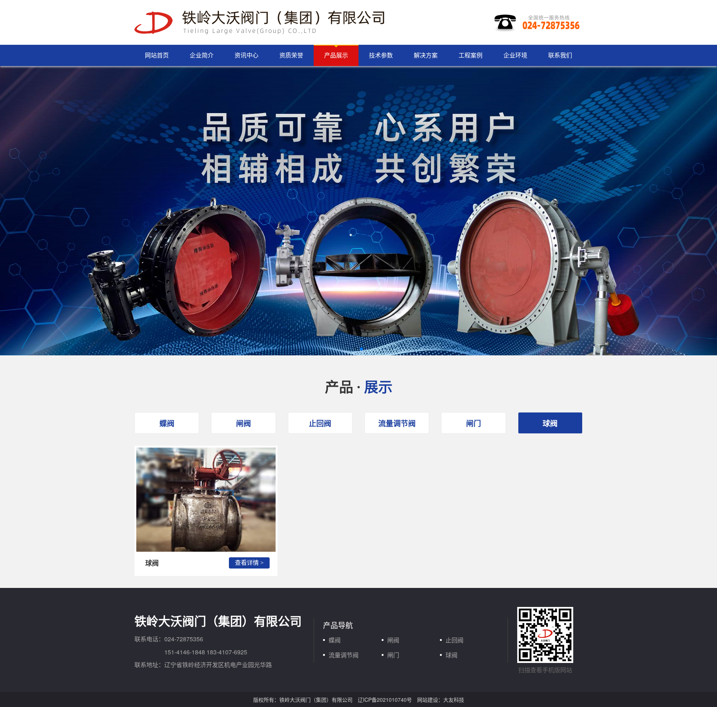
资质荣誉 (291, 55)
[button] (355, 349)
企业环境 (515, 55)
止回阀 (320, 423)
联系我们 (560, 55)
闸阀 (243, 423)
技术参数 (381, 55)
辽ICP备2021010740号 (385, 699)
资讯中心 (246, 55)
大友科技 (453, 699)
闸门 (473, 423)
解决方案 (426, 55)
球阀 (550, 423)
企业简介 (202, 55)
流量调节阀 (397, 423)
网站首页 (157, 55)
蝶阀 (166, 423)
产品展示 (336, 55)
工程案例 (470, 55)
